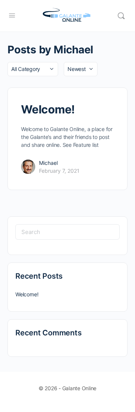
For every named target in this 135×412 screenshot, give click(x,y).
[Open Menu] (12, 15)
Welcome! (48, 109)
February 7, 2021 (59, 171)
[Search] (121, 16)
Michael (48, 163)
